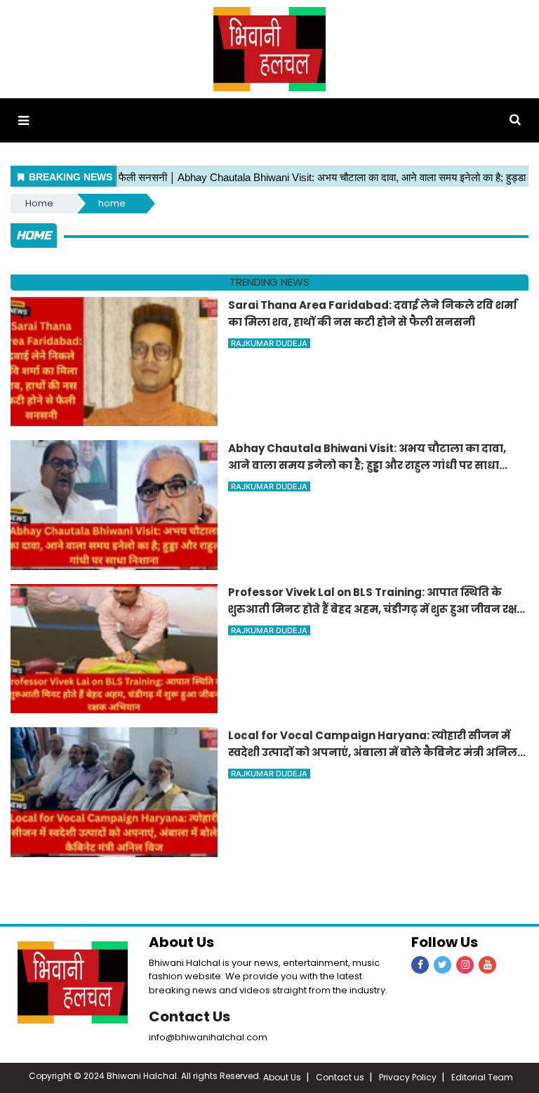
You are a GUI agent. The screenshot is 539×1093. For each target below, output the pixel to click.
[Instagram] (465, 965)
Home (39, 203)
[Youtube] (487, 965)
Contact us (340, 1077)
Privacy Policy (408, 1077)
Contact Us (189, 1016)
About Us (282, 1077)
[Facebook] (420, 965)
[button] (23, 120)
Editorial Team (482, 1077)
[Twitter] (442, 965)
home (112, 203)
